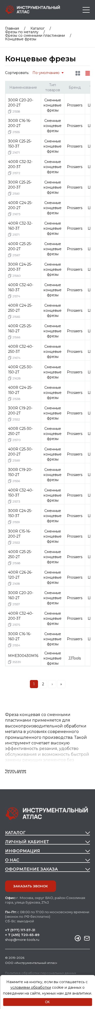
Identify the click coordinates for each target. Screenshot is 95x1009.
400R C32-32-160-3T (20, 226)
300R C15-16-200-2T (19, 534)
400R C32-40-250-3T (20, 349)
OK (47, 1002)
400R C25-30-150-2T (20, 369)
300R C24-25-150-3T (20, 513)
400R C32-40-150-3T (20, 493)
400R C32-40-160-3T (20, 287)
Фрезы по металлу (22, 32)
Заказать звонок (30, 886)
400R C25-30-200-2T (20, 451)
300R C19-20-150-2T (20, 472)
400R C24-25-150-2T (20, 390)
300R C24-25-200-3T (20, 267)
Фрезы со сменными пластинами (35, 35)
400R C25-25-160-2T (20, 328)
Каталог (37, 28)
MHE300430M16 (23, 655)
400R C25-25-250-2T (20, 554)
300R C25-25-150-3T (20, 144)
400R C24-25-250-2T (20, 308)
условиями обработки (30, 987)
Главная (12, 28)
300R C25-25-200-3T (20, 185)
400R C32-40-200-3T (20, 616)
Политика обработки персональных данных (40, 973)
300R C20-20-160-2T (20, 595)
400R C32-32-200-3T (20, 164)
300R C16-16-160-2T (19, 636)
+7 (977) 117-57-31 (20, 930)
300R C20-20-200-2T (20, 102)
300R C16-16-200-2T (19, 123)
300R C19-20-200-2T (20, 410)
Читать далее (15, 771)
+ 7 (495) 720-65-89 (22, 935)
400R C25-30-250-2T (20, 431)
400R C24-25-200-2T (20, 205)
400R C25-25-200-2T (20, 246)
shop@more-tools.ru (22, 939)
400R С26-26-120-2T (20, 575)
